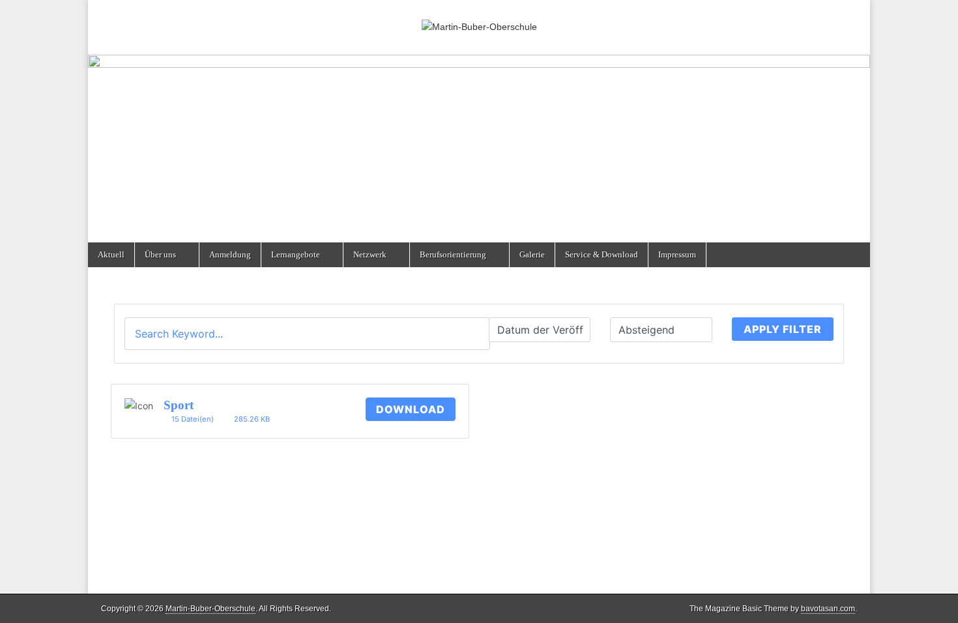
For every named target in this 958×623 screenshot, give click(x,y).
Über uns (160, 254)
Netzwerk (369, 254)
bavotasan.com (828, 608)
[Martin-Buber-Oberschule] (479, 17)
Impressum (677, 254)
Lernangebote (295, 254)
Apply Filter (783, 329)
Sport (179, 405)
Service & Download (601, 254)
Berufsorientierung (453, 254)
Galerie (532, 254)
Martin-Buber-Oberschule (210, 608)
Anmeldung (230, 254)
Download (410, 409)
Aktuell (111, 254)
